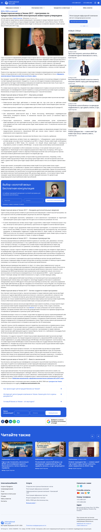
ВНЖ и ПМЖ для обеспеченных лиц (37, 500)
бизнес (32, 308)
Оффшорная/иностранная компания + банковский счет (42, 492)
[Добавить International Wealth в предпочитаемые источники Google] (56, 421)
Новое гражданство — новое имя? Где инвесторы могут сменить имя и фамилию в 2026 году (84, 464)
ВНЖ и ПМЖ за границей (9, 11)
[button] (98, 436)
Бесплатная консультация (79, 22)
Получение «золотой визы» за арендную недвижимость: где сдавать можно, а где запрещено (50, 464)
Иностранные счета (37, 8)
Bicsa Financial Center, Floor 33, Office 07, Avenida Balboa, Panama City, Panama (88, 509)
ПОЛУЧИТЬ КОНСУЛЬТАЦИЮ (55, 200)
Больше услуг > (31, 503)
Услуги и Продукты (7, 486)
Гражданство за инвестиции (62, 8)
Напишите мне (53, 413)
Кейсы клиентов (87, 8)
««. (38, 378)
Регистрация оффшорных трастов (36, 495)
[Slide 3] (87, 26)
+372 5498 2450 (87, 3)
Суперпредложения (7, 489)
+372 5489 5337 (76, 3)
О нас (2, 491)
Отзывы (3, 496)
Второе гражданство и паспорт (36, 498)
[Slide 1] (81, 26)
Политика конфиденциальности (36, 525)
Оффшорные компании (12, 8)
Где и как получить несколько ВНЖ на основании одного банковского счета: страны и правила (15, 465)
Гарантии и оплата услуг (8, 494)
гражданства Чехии (55, 381)
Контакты (4, 501)
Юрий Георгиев (17, 18)
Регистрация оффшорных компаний (37, 489)
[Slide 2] (84, 26)
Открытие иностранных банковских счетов (39, 486)
